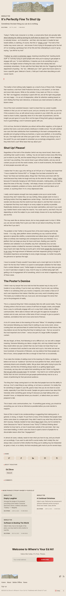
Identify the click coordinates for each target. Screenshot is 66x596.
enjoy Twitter (57, 178)
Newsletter (5, 16)
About (9, 582)
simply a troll (42, 43)
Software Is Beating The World (16, 523)
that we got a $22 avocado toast (15, 372)
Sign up (4, 586)
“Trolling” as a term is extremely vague (17, 56)
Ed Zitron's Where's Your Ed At (16, 590)
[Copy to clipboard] (57, 458)
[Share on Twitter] (9, 458)
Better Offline (17, 582)
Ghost (39, 590)
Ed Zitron (4, 27)
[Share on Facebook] (21, 458)
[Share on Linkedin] (33, 458)
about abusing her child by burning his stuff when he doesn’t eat (26, 38)
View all (9, 473)
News (25, 582)
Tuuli (44, 590)
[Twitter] (60, 576)
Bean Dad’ (39, 422)
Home (3, 582)
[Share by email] (45, 458)
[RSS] (64, 576)
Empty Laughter (10, 498)
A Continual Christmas (46, 498)
